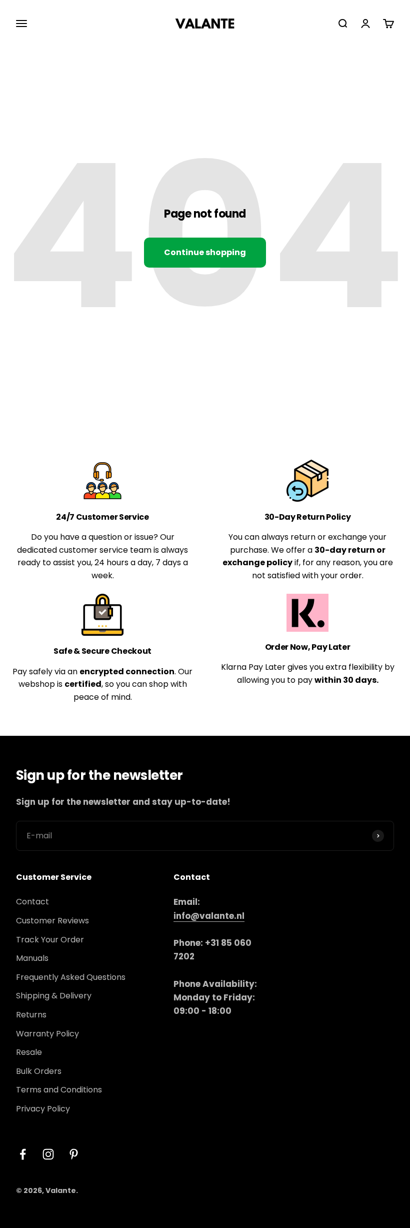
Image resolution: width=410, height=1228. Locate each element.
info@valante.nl (209, 916)
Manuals (32, 958)
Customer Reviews (52, 920)
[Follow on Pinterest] (73, 1154)
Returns (31, 1014)
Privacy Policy (43, 1108)
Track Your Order (50, 939)
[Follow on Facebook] (23, 1154)
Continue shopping (205, 252)
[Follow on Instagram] (48, 1154)
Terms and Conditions (59, 1089)
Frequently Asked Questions (71, 977)
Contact (32, 901)
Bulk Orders (39, 1071)
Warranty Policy (47, 1033)
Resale (29, 1052)
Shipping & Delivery (54, 995)
